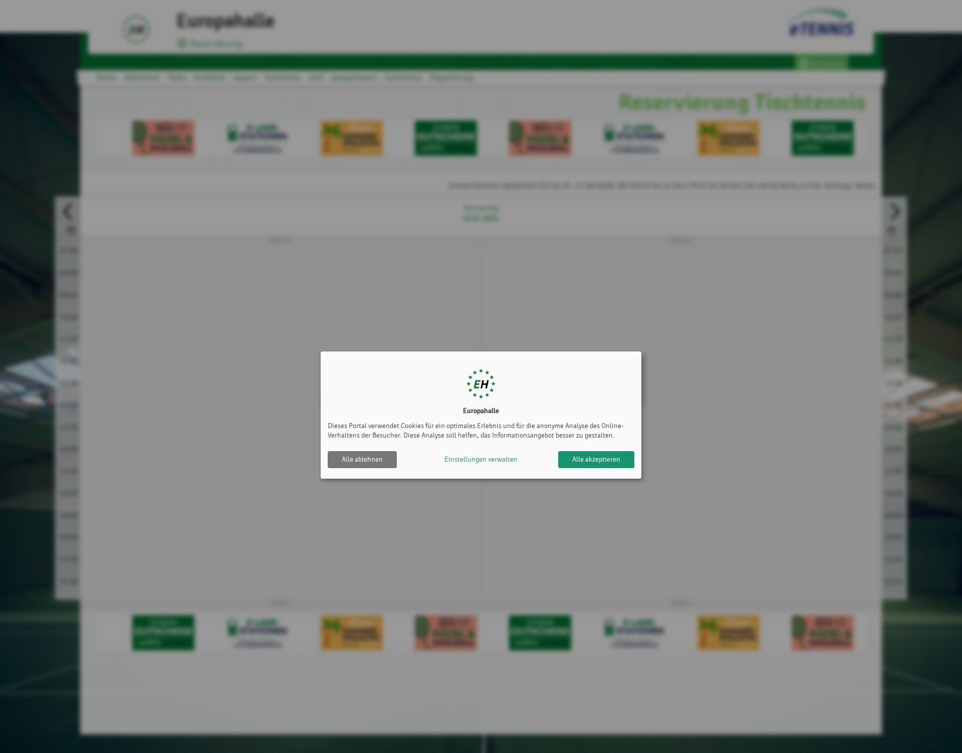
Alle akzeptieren (596, 459)
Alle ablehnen (362, 459)
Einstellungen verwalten (481, 459)
